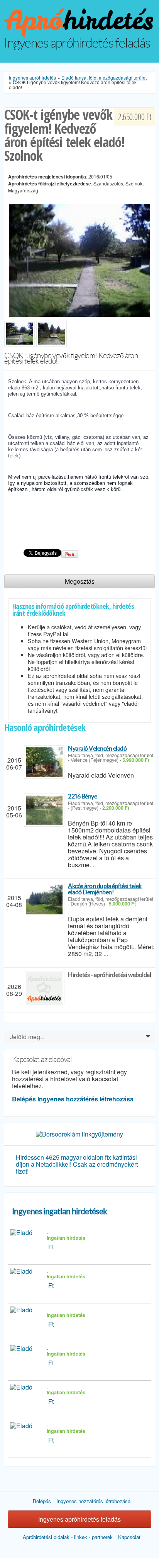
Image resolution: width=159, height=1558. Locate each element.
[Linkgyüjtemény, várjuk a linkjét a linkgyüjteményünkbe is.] (79, 1133)
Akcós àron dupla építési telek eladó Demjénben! (105, 888)
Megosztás (80, 581)
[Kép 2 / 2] (51, 335)
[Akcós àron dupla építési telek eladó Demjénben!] (44, 899)
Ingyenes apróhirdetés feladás (79, 1519)
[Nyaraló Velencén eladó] (44, 762)
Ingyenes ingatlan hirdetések (59, 1211)
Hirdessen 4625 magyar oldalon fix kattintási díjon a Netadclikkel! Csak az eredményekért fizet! (77, 1164)
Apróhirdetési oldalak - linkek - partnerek (68, 1537)
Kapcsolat (129, 1537)
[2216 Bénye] (44, 810)
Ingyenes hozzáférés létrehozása (85, 1098)
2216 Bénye (82, 796)
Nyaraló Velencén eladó (97, 748)
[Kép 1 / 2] (79, 259)
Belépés (24, 1098)
